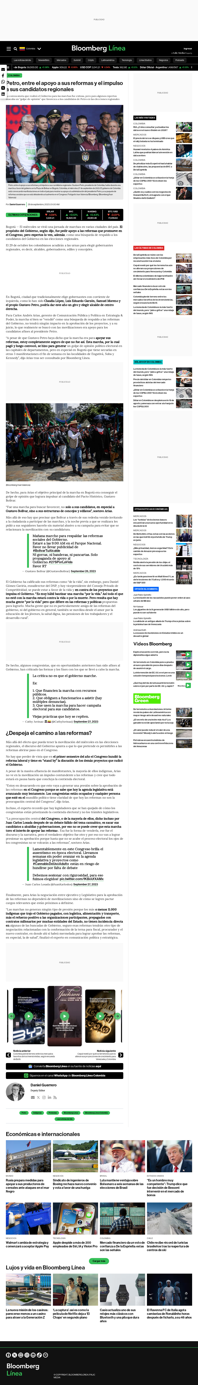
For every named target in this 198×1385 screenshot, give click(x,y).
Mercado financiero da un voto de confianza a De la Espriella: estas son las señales (152, 289)
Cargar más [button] (99, 1261)
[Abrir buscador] (15, 49)
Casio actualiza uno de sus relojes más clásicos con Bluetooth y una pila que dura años (119, 1315)
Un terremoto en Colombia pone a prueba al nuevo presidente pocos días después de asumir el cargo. (153, 665)
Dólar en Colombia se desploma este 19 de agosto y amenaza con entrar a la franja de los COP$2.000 (153, 403)
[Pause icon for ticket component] (8, 67)
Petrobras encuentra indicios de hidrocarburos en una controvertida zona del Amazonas (153, 743)
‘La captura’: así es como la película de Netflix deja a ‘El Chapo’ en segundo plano (71, 1313)
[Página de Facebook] (8, 1355)
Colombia (14, 75)
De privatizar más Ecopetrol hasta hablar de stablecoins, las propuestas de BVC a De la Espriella (152, 166)
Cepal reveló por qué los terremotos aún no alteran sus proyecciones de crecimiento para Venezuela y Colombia (95, 1056)
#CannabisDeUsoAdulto (51, 864)
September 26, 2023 (83, 571)
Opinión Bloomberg (146, 589)
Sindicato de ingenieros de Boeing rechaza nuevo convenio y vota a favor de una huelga (74, 1184)
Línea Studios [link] (145, 60)
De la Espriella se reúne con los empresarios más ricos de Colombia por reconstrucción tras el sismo (152, 258)
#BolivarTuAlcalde (46, 551)
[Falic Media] (173, 53)
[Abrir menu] (8, 49)
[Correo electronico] (33, 1097)
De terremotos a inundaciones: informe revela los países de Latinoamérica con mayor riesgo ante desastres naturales (152, 712)
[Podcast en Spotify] (45, 1355)
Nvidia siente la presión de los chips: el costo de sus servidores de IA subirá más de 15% (153, 565)
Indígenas (37, 1113)
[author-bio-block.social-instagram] (44, 1097)
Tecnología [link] (127, 60)
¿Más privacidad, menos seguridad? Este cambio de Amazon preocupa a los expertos (153, 551)
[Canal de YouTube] (20, 1355)
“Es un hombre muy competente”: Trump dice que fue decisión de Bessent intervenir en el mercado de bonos (167, 1187)
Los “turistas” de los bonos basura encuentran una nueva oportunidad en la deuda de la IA (153, 522)
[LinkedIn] (49, 1097)
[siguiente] (120, 1055)
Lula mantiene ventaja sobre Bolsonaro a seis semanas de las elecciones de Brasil (122, 1184)
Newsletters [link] (43, 60)
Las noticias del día (64, 1119)
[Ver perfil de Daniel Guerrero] (18, 1092)
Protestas (53, 1113)
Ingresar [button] (188, 48)
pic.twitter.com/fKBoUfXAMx (82, 879)
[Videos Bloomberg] (162, 644)
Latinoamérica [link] (107, 60)
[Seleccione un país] (39, 49)
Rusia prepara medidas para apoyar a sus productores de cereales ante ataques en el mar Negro (27, 1185)
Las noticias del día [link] (22, 60)
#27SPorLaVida (60, 562)
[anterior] (8, 1055)
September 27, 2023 (86, 721)
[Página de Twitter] (14, 1355)
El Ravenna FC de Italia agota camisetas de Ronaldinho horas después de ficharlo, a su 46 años (169, 1313)
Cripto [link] (91, 60)
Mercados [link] (61, 60)
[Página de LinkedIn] (33, 1355)
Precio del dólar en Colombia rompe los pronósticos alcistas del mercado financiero (152, 382)
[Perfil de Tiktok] (39, 1355)
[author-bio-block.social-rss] (55, 1097)
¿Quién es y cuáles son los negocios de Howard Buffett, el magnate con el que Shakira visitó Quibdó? (152, 195)
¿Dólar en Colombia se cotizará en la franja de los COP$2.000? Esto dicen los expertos (153, 180)
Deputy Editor (38, 1090)
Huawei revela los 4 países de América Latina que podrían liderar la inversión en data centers (152, 152)
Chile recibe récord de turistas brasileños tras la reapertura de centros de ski (168, 1246)
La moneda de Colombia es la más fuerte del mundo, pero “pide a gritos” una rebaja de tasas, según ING (153, 310)
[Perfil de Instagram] (26, 1355)
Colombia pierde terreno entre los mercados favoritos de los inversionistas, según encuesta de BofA (34, 1056)
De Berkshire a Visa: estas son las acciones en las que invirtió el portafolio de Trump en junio (154, 537)
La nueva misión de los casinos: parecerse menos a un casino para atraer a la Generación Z (27, 1313)
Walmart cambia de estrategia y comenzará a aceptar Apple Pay (27, 1244)
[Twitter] (38, 1097)
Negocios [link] (163, 60)
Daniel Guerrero (17, 204)
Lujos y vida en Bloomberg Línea (45, 1267)
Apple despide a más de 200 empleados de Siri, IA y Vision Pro (75, 1244)
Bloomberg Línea (71, 1113)
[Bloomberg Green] (162, 698)
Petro (24, 1113)
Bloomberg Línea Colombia (96, 1113)
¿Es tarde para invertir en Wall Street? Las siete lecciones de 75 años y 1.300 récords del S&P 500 (153, 579)
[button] (3, 69)
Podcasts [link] (179, 60)
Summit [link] (77, 60)
